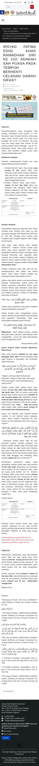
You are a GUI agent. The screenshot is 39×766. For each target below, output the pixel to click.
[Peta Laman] (32, 2)
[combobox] (17, 7)
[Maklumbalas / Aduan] (28, 2)
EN (18, 2)
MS (15, 2)
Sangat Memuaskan (10, 728)
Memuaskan (7, 731)
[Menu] (3, 20)
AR (20, 2)
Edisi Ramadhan (8, 691)
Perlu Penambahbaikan (11, 734)
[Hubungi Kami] (25, 2)
